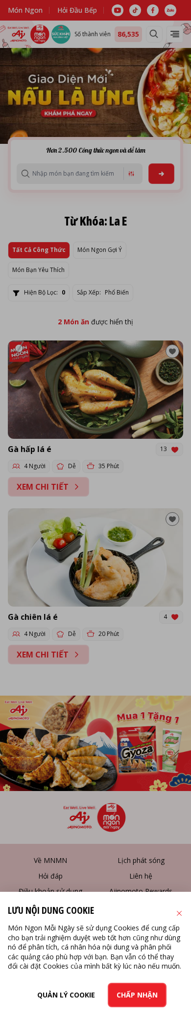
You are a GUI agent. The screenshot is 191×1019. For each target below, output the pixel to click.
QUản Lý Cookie (66, 994)
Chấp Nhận (137, 994)
